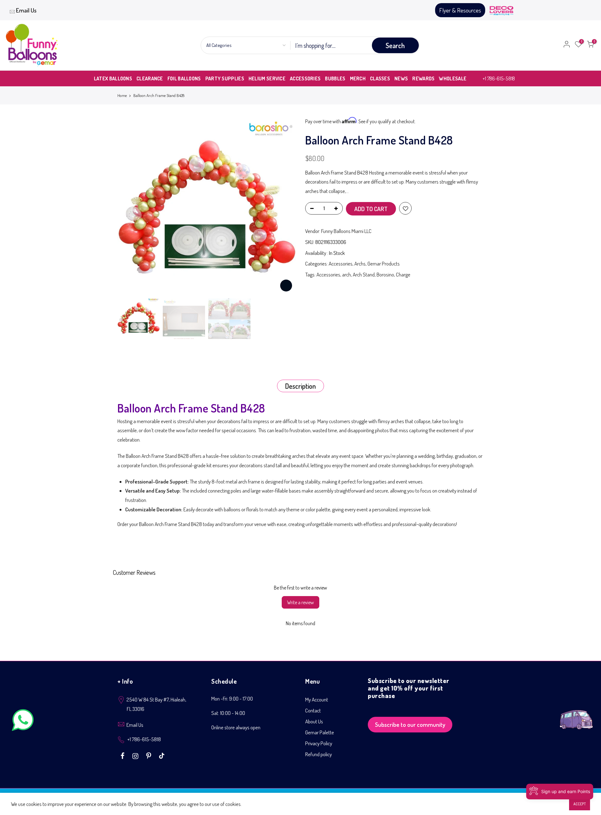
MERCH (358, 78)
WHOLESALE (452, 78)
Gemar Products (383, 263)
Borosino (385, 274)
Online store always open (235, 727)
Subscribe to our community (410, 724)
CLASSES (380, 78)
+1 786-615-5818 (499, 78)
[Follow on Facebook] (123, 755)
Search (395, 45)
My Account (316, 699)
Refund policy (318, 754)
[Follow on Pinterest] (149, 755)
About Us (314, 721)
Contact (313, 710)
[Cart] (590, 45)
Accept (579, 804)
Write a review (300, 602)
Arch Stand (364, 274)
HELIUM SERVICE (267, 78)
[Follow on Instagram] (136, 755)
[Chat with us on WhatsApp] (23, 721)
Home (122, 95)
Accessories (340, 263)
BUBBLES (335, 78)
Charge (403, 274)
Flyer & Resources (460, 10)
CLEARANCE (149, 78)
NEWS (401, 78)
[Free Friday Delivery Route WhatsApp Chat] (576, 714)
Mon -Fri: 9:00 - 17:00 (232, 698)
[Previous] (128, 206)
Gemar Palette (319, 732)
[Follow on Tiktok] (161, 755)
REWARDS (423, 78)
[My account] (566, 45)
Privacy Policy (318, 743)
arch (346, 274)
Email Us (26, 10)
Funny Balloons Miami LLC (346, 231)
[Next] (284, 206)
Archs (360, 263)
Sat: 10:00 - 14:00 (228, 713)
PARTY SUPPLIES (224, 78)
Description (300, 386)
